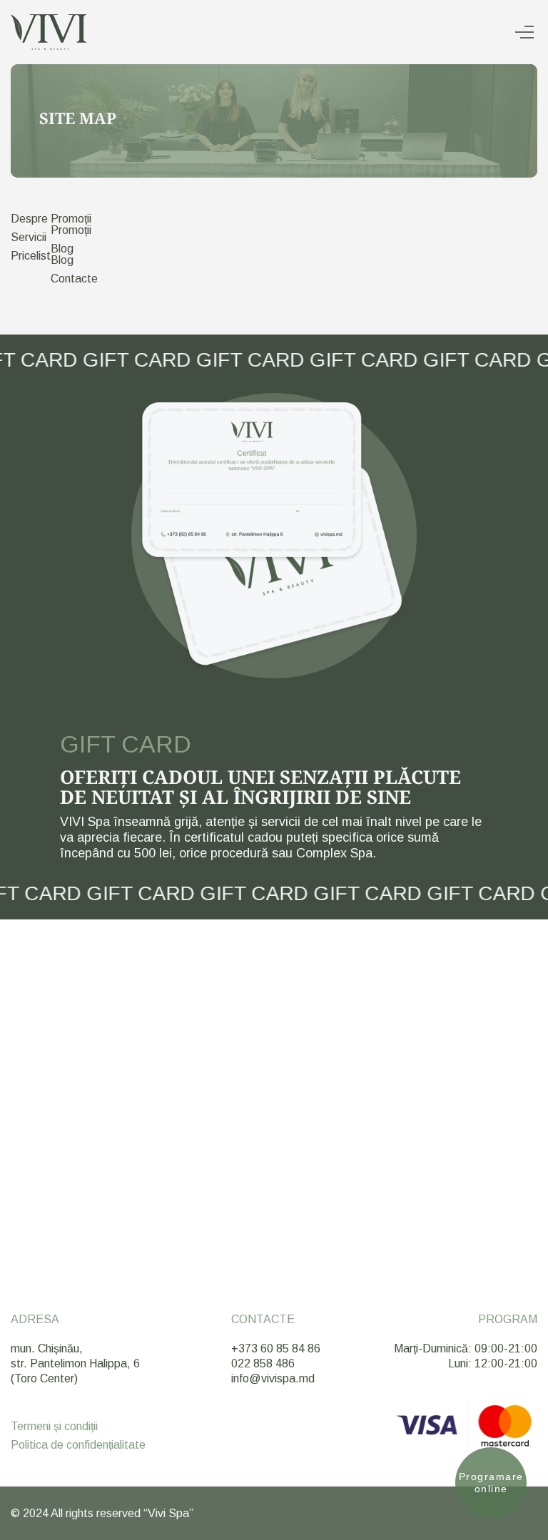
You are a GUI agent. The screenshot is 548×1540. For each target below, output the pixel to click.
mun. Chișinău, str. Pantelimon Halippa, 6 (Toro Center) (75, 1363)
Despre (29, 219)
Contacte (74, 278)
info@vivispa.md (273, 1378)
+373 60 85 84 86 (275, 1348)
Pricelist (31, 256)
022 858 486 (263, 1363)
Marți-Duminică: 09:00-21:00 (465, 1348)
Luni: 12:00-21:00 (492, 1363)
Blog (62, 249)
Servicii (28, 237)
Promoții (71, 219)
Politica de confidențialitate (78, 1445)
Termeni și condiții (54, 1426)
